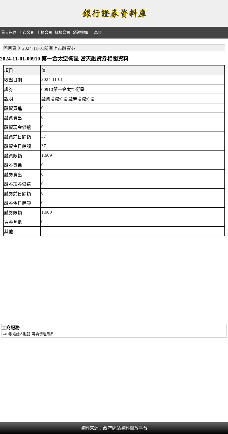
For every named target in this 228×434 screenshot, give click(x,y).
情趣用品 (46, 334)
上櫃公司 (44, 32)
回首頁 (10, 48)
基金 (98, 32)
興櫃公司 (62, 32)
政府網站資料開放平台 (125, 428)
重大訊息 (9, 32)
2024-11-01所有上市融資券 (48, 48)
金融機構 (80, 32)
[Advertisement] (114, 280)
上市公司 (26, 32)
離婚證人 (16, 334)
